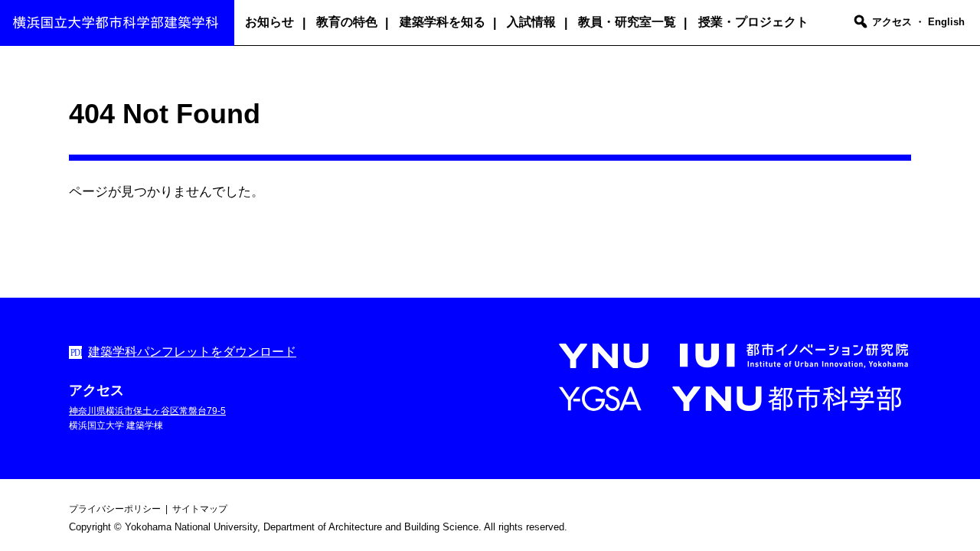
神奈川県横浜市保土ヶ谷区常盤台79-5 (147, 411)
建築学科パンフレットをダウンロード (192, 351)
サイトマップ (199, 509)
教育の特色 (346, 21)
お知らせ (269, 21)
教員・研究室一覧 (627, 21)
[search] (860, 23)
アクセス (892, 22)
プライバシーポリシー (115, 509)
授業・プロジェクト (753, 21)
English (946, 22)
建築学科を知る (442, 21)
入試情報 (531, 21)
